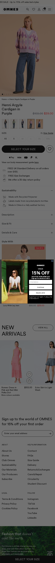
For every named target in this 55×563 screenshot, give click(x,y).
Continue (40, 287)
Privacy (35, 298)
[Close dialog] (52, 261)
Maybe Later (40, 292)
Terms (31, 298)
